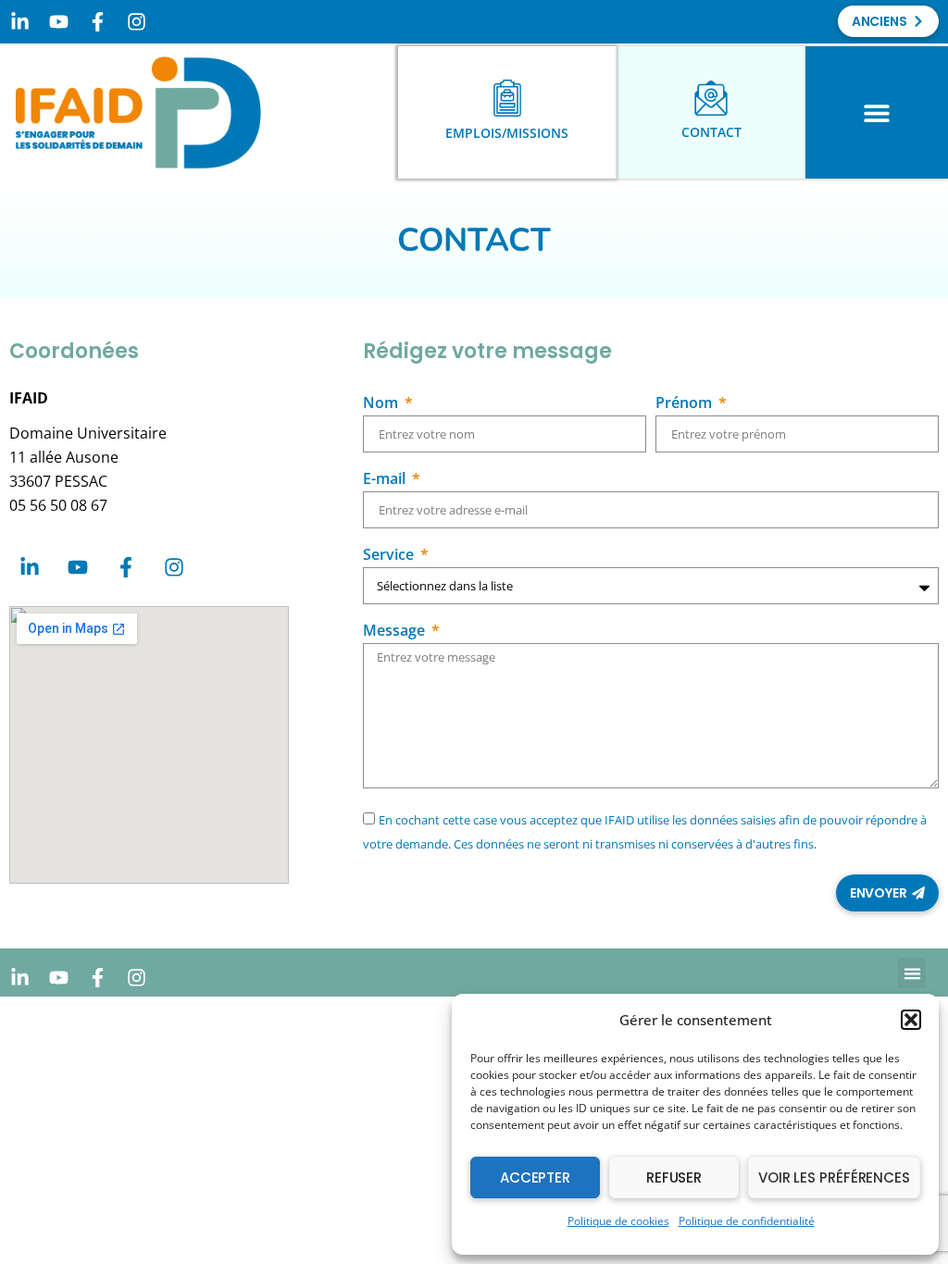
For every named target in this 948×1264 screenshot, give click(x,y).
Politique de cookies (618, 1221)
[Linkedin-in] (19, 21)
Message (396, 631)
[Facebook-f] (97, 21)
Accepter (535, 1177)
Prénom (685, 404)
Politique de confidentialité (747, 1221)
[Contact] (711, 98)
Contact (711, 132)
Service (390, 555)
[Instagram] (136, 21)
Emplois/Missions (506, 133)
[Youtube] (58, 21)
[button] (911, 1019)
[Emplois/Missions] (507, 98)
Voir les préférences (834, 1177)
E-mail (386, 480)
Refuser (674, 1177)
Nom (382, 404)
